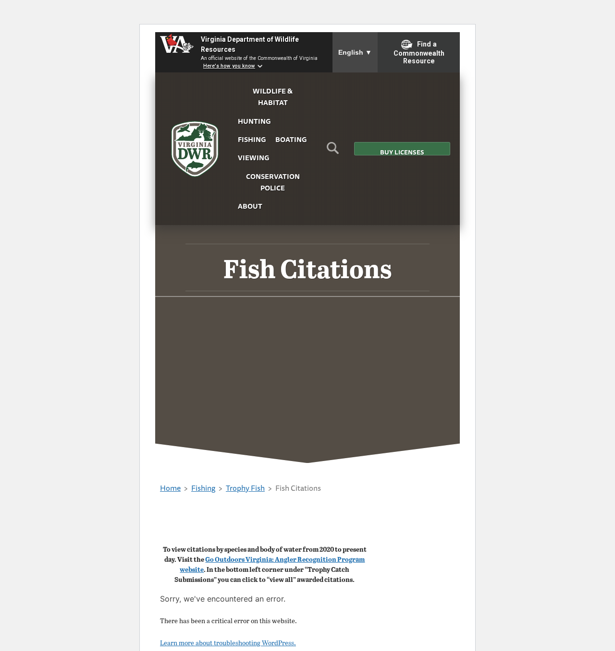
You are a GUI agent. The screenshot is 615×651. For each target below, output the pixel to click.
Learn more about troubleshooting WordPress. (228, 642)
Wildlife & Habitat (273, 96)
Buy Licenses (402, 151)
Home (170, 488)
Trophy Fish (245, 488)
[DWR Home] (195, 149)
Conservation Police (273, 182)
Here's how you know (229, 66)
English (355, 52)
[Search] (333, 151)
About (250, 206)
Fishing (252, 139)
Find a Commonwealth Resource (419, 52)
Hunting (254, 121)
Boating (291, 139)
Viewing (253, 157)
